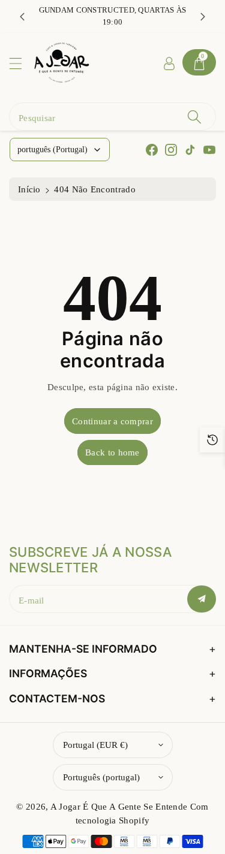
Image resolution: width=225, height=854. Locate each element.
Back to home (112, 452)
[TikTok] (190, 150)
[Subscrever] (201, 599)
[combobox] (112, 116)
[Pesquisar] (194, 116)
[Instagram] (171, 150)
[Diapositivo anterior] (22, 16)
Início (29, 189)
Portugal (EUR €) (95, 745)
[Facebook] (152, 150)
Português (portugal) (101, 777)
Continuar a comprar (112, 421)
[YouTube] (209, 150)
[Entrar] (169, 62)
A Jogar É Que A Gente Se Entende (120, 806)
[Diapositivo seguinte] (203, 16)
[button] (21, 63)
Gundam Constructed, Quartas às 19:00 (113, 15)
